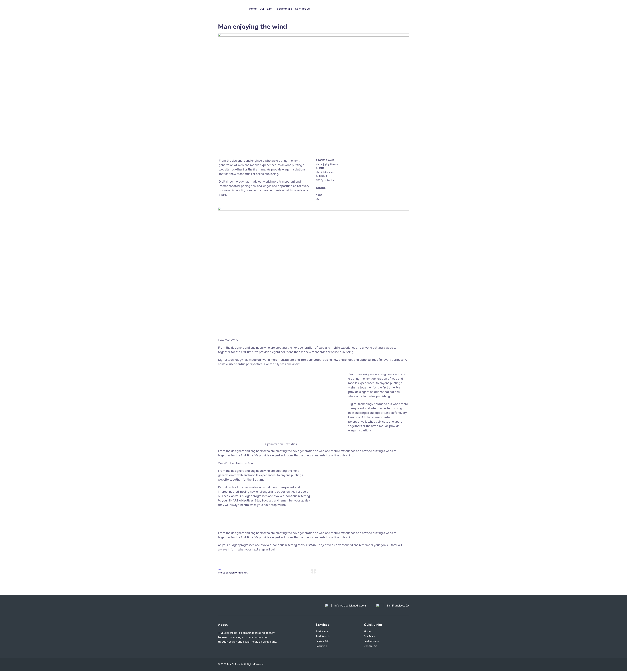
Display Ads (322, 641)
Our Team (266, 8)
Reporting (321, 645)
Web (318, 199)
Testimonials (283, 8)
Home (253, 8)
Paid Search (323, 636)
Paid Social (322, 631)
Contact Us (302, 8)
